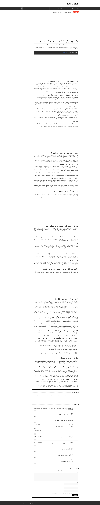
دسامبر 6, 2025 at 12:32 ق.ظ (38, 436)
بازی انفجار (74, 8)
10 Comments (60, 42)
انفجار (65, 42)
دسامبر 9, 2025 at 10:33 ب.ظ (38, 448)
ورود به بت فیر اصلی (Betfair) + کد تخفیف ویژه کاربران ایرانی (62, 12)
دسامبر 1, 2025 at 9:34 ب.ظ (37, 430)
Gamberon (75, 42)
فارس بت (77, 8)
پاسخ (34, 410)
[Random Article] (22, 8)
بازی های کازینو (61, 8)
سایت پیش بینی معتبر (53, 8)
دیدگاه (77, 472)
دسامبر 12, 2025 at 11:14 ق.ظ (38, 459)
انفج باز (71, 262)
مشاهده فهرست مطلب (65, 52)
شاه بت (55, 253)
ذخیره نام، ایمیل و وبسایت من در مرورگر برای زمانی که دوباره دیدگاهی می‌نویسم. (65, 493)
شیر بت (71, 236)
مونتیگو (59, 333)
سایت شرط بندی (68, 8)
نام (77, 482)
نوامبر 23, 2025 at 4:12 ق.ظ (37, 406)
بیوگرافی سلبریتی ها (45, 8)
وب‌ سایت (76, 489)
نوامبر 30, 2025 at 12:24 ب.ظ (38, 424)
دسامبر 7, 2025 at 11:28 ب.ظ (38, 442)
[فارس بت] (72, 3)
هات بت (54, 245)
